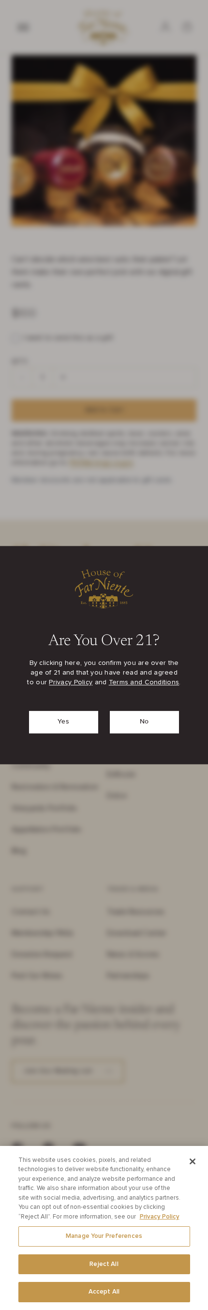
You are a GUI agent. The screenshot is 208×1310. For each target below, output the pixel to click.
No (144, 721)
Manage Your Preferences (104, 1236)
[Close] (192, 1161)
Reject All (103, 1264)
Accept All (104, 1292)
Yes (63, 721)
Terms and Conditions (144, 682)
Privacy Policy (70, 682)
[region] (104, 1228)
